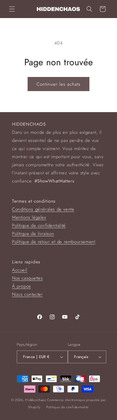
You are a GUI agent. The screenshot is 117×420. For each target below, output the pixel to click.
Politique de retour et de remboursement (53, 241)
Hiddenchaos (35, 399)
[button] (12, 9)
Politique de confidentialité (39, 225)
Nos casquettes (27, 278)
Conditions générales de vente (43, 209)
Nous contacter (27, 294)
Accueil (19, 270)
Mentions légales (29, 217)
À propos (21, 286)
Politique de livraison (33, 233)
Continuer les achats (58, 84)
